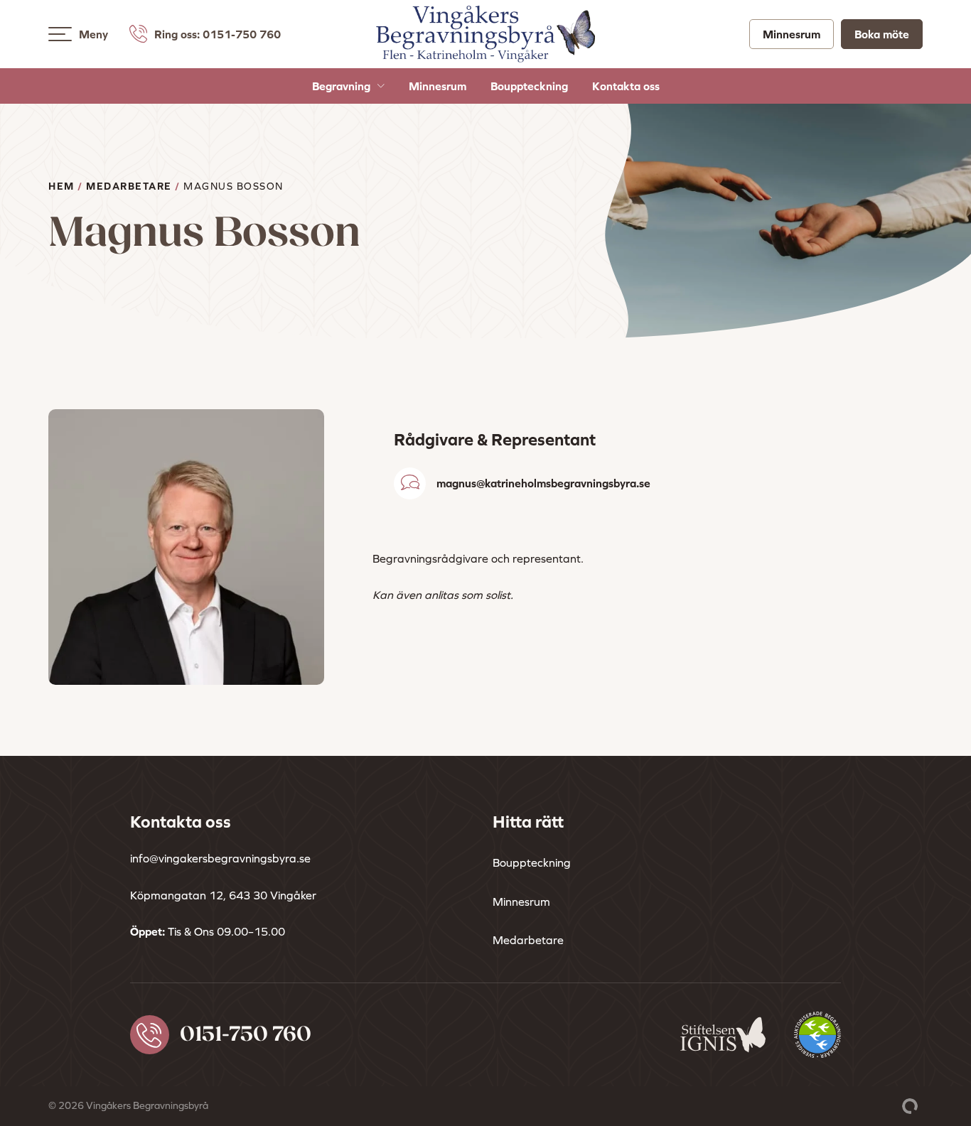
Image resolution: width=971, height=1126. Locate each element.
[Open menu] (60, 34)
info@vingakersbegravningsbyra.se (220, 858)
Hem (61, 186)
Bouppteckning (529, 86)
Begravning (341, 86)
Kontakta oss (626, 86)
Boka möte (881, 34)
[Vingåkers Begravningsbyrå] (485, 53)
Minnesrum (791, 34)
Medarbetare (129, 186)
